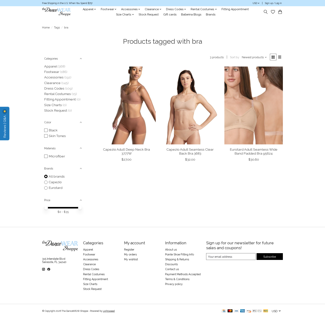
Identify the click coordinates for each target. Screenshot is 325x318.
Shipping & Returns (177, 259)
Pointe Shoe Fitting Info (179, 254)
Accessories (54, 77)
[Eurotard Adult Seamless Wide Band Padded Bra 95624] (253, 105)
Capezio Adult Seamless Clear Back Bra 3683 (190, 151)
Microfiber (57, 156)
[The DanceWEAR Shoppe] (56, 12)
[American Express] (242, 311)
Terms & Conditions (177, 279)
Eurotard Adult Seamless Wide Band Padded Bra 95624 (253, 151)
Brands (211, 14)
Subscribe (269, 256)
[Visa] (236, 311)
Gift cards (170, 14)
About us (171, 249)
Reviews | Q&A (5, 126)
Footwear (51, 72)
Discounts (171, 264)
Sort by (234, 57)
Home (46, 27)
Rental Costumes (57, 94)
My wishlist (131, 259)
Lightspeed (109, 311)
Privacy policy (174, 284)
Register (129, 249)
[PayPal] (265, 311)
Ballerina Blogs (191, 14)
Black (53, 130)
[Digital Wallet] (257, 311)
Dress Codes (54, 88)
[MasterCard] (230, 311)
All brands (57, 176)
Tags (57, 27)
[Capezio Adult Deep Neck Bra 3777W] (126, 105)
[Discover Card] (248, 311)
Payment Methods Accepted (183, 274)
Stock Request (149, 14)
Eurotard (55, 188)
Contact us (172, 269)
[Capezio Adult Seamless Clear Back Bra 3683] (190, 105)
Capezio (55, 182)
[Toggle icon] (265, 11)
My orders (130, 254)
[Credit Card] (224, 311)
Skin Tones (57, 136)
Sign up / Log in (273, 3)
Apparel (50, 66)
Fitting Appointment (235, 9)
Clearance (52, 83)
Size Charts (53, 105)
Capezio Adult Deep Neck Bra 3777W (126, 151)
